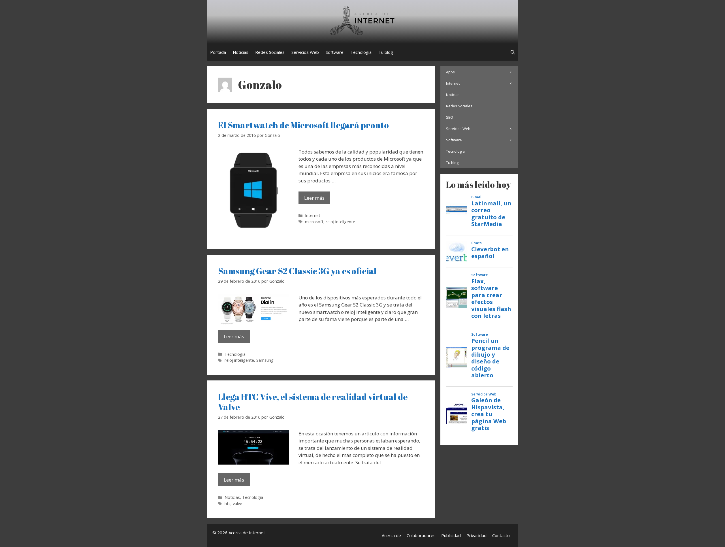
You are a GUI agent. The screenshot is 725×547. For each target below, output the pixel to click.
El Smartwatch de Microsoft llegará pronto (303, 125)
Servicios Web (305, 52)
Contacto (501, 535)
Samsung (265, 360)
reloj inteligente (340, 221)
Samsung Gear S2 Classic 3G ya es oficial (297, 271)
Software (335, 52)
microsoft (314, 221)
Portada (218, 52)
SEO (449, 117)
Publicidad (451, 535)
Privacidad (476, 535)
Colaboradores (421, 535)
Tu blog (385, 52)
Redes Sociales (270, 52)
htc (228, 503)
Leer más (314, 198)
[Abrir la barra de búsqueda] (512, 52)
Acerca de (391, 535)
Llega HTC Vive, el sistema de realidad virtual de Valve (313, 402)
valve (237, 503)
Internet (312, 215)
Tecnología (361, 52)
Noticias (240, 52)
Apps (450, 72)
